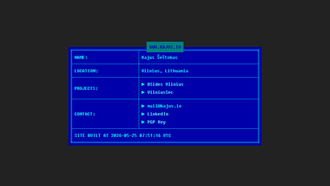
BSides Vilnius (165, 84)
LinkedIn (157, 114)
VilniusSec (160, 92)
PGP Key (156, 122)
